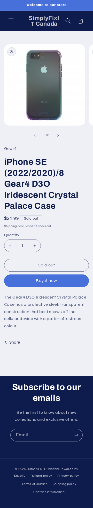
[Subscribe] (76, 435)
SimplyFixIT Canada (43, 469)
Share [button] (14, 342)
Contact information (49, 492)
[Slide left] (35, 135)
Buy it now (46, 281)
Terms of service (35, 484)
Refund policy (41, 475)
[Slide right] (58, 135)
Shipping (10, 226)
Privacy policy (68, 475)
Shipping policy (64, 484)
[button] (11, 21)
